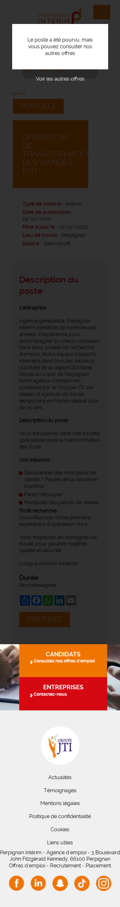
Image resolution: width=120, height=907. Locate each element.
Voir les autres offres (60, 79)
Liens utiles (60, 843)
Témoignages (60, 790)
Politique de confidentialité (60, 816)
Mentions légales (60, 803)
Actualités (60, 777)
